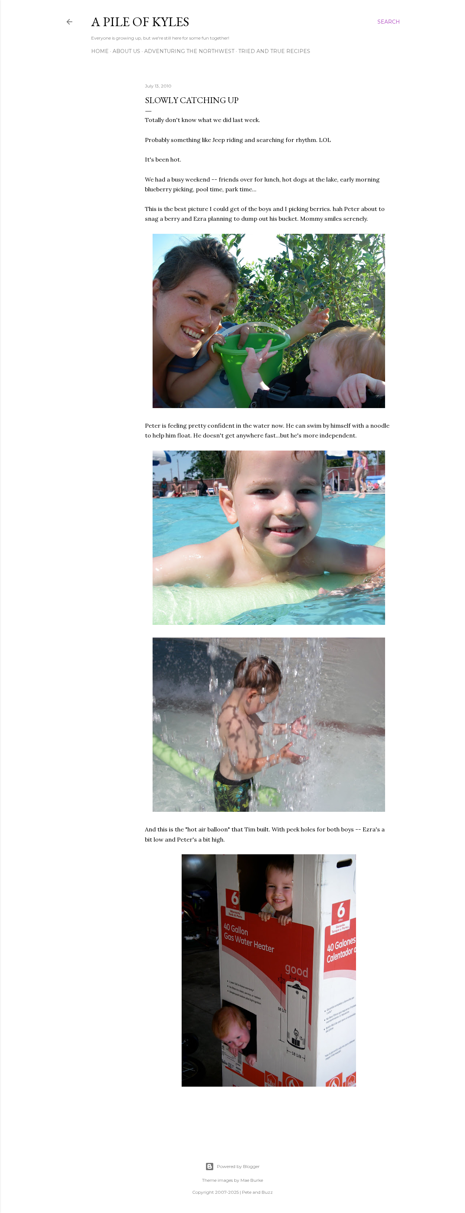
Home (100, 51)
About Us (126, 51)
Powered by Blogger (238, 1166)
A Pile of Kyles (140, 21)
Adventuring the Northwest (189, 51)
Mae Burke (251, 1180)
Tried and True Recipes (274, 51)
